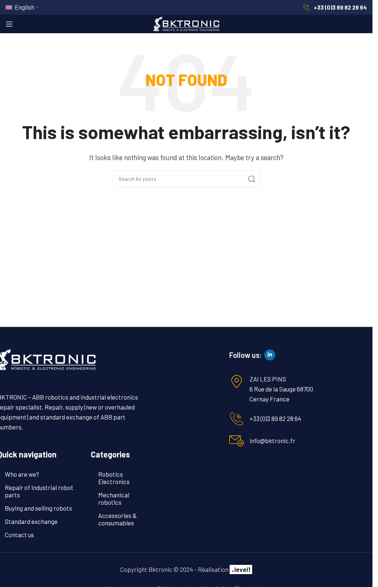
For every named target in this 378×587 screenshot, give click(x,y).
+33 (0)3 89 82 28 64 (275, 418)
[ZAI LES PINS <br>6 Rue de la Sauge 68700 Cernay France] (236, 381)
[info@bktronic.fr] (236, 441)
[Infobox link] (335, 7)
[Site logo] (186, 23)
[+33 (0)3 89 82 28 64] (236, 418)
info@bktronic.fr (272, 440)
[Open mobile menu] (9, 24)
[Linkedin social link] (269, 354)
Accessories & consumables (117, 519)
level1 (240, 569)
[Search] (251, 178)
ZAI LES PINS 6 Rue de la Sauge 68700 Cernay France (281, 389)
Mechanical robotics (113, 498)
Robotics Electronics (114, 477)
